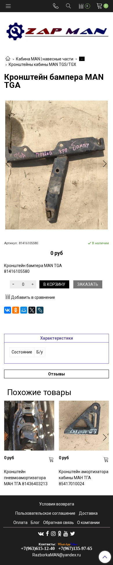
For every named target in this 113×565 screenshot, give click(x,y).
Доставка (88, 513)
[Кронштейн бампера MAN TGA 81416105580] (56, 165)
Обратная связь (58, 522)
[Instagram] (53, 533)
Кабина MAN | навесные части (44, 59)
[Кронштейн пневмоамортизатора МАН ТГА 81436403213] (29, 426)
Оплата (20, 522)
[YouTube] (65, 533)
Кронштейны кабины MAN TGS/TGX (42, 64)
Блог (35, 522)
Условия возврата (56, 504)
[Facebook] (47, 533)
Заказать (87, 284)
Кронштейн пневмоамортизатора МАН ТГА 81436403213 (26, 477)
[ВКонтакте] (7, 310)
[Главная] (7, 59)
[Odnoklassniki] (59, 533)
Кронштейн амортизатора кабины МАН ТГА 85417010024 (83, 477)
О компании (88, 522)
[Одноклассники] (15, 310)
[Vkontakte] (41, 533)
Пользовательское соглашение (45, 513)
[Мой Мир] (23, 310)
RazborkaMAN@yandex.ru (56, 555)
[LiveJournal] (40, 310)
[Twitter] (72, 533)
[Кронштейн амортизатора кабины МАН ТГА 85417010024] (84, 426)
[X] (31, 310)
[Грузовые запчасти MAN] (56, 29)
